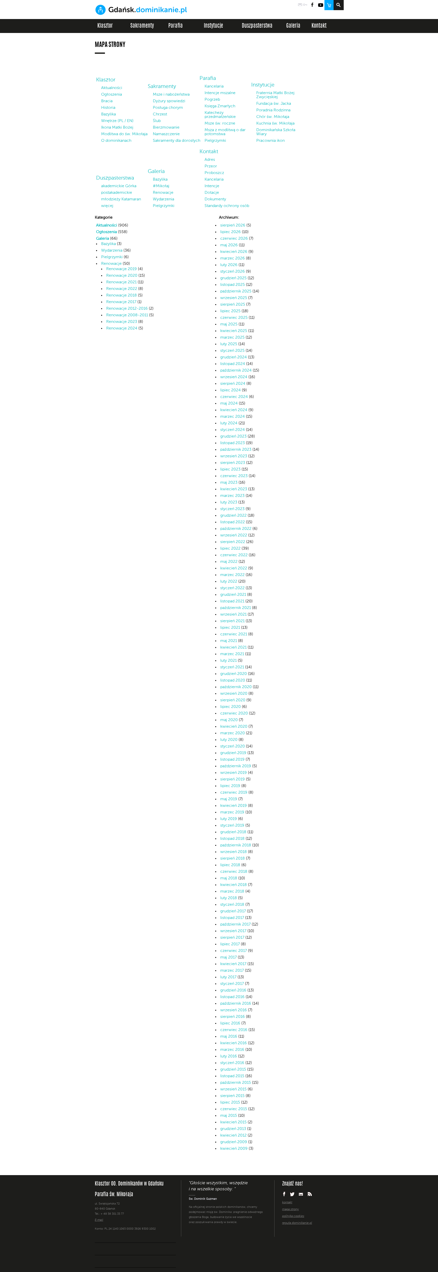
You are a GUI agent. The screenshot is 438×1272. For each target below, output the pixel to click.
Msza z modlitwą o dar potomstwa (225, 132)
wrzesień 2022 (233, 535)
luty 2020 (229, 740)
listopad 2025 (232, 285)
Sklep (329, 5)
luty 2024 (229, 423)
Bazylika (108, 114)
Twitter (292, 1194)
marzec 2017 (232, 971)
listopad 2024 (232, 364)
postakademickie (116, 193)
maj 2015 (228, 1116)
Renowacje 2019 (121, 269)
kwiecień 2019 (233, 806)
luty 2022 (228, 582)
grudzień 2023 (233, 436)
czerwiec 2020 (234, 713)
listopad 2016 (232, 997)
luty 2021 (228, 661)
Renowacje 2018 (121, 295)
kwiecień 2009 (234, 1149)
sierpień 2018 (232, 859)
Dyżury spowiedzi (169, 101)
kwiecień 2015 (233, 1122)
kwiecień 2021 (233, 648)
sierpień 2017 (232, 938)
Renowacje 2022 (121, 289)
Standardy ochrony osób (227, 206)
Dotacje (212, 193)
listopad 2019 (232, 760)
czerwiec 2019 (233, 793)
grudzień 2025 (233, 278)
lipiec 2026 (230, 232)
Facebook (312, 5)
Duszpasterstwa (257, 26)
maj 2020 (229, 720)
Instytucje (213, 26)
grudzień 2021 (233, 595)
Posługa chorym (168, 108)
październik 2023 (235, 450)
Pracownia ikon (270, 141)
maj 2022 (229, 562)
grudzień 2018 (233, 832)
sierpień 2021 (232, 621)
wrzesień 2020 (233, 694)
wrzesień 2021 (233, 615)
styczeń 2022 (232, 588)
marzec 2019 (232, 812)
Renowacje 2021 (121, 282)
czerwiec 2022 (234, 555)
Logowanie (305, 5)
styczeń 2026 (232, 272)
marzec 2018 (232, 892)
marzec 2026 (232, 258)
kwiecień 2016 (233, 1043)
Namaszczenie (166, 134)
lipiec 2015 (230, 1103)
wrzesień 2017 (233, 931)
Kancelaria (214, 86)
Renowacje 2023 (121, 322)
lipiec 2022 (230, 549)
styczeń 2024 (232, 430)
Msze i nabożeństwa (171, 95)
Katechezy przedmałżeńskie (220, 115)
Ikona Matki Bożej (117, 128)
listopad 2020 (232, 680)
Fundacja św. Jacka (273, 104)
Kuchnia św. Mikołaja (275, 123)
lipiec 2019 (230, 786)
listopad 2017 (232, 918)
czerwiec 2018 (233, 872)
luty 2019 (228, 819)
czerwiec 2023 (234, 476)
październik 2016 (235, 1004)
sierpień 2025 (232, 305)
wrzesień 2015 (233, 1089)
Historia (108, 108)
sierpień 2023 (232, 463)
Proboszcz (214, 173)
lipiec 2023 (230, 469)
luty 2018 (228, 898)
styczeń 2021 (232, 667)
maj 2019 (228, 799)
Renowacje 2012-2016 (127, 309)
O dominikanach (116, 141)
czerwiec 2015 (233, 1109)
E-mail (99, 1220)
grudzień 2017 (233, 911)
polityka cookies (293, 1216)
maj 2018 (228, 878)
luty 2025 (228, 344)
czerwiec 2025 (234, 318)
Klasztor (105, 26)
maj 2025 (229, 324)
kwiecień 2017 (233, 964)
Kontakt (319, 26)
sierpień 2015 (232, 1096)
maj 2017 (228, 957)
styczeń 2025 (232, 351)
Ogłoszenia (111, 95)
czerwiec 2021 (233, 634)
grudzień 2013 (233, 1129)
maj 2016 (228, 1037)
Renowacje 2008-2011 (127, 315)
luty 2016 (228, 1056)
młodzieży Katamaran (121, 199)
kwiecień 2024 (233, 410)
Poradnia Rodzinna (273, 110)
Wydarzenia (163, 199)
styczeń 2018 (232, 905)
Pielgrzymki (215, 141)
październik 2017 (235, 924)
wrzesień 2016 (233, 1010)
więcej (107, 206)
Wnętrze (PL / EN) (117, 121)
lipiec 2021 (230, 628)
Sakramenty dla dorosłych (176, 141)
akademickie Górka (118, 186)
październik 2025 (235, 291)
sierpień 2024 (232, 384)
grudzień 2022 (233, 516)
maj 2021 (228, 641)
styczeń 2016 (232, 1063)
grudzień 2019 (233, 753)
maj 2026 (229, 245)
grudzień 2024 (233, 357)
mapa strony (290, 1209)
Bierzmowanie (166, 128)
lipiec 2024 (230, 390)
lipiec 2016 (230, 1023)
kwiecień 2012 (233, 1136)
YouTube (321, 5)
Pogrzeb (212, 100)
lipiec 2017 (230, 944)
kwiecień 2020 (233, 727)
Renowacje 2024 (121, 328)
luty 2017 (228, 977)
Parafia (175, 26)
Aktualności (111, 88)
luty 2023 (228, 502)
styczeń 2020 (232, 746)
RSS (310, 1194)
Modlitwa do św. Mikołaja (124, 134)
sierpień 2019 (232, 779)
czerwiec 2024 (234, 397)
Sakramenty (142, 26)
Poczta (300, 5)
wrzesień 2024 (233, 377)
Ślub (157, 121)
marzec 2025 (232, 338)
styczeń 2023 (232, 509)
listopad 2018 (232, 839)
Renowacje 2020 (121, 276)
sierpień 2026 (232, 225)
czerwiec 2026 (234, 239)
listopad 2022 (232, 522)
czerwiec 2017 (233, 951)
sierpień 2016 (232, 1017)
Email (301, 1194)
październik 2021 (235, 608)
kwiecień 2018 (233, 885)
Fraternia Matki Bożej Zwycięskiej (275, 95)
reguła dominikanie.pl (297, 1223)
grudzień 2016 (233, 990)
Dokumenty (215, 199)
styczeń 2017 (232, 984)
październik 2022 (235, 529)
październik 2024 (236, 371)
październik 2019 (235, 766)
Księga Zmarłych (220, 106)
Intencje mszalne (220, 93)
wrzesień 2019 (233, 773)
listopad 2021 (232, 601)
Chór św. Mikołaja (272, 117)
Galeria (293, 26)
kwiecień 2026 (233, 252)
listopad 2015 (232, 1076)
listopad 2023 (232, 443)
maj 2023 (229, 483)
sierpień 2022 (232, 542)
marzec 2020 (232, 733)
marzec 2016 (232, 1050)
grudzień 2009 (233, 1142)
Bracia (107, 101)
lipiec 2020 (230, 707)
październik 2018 (235, 845)
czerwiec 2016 (233, 1030)
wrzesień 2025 (233, 298)
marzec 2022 (232, 575)
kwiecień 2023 (233, 489)
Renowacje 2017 (121, 302)
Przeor (211, 166)
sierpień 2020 (232, 700)
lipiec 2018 (230, 865)
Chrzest (160, 114)
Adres (210, 160)
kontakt (287, 1202)
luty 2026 (229, 265)
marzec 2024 (232, 417)
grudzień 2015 (233, 1070)
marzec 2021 (232, 654)
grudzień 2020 (233, 674)
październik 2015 (235, 1083)
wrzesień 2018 (233, 852)
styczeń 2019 (232, 826)
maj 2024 (229, 404)
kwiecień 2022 (233, 568)
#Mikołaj (161, 186)
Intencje (212, 186)
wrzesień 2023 (233, 456)
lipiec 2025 (230, 311)
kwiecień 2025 (233, 331)
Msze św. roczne (220, 123)
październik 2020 (236, 687)
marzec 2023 (232, 496)
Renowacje (163, 193)
